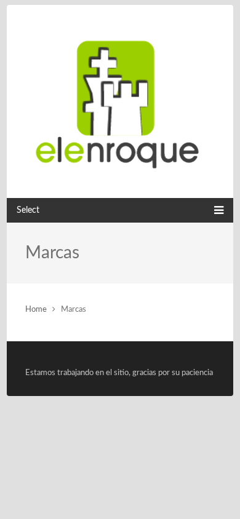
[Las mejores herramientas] (120, 101)
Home (36, 310)
